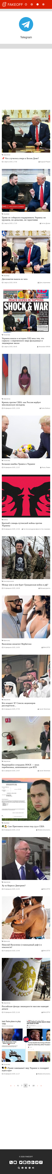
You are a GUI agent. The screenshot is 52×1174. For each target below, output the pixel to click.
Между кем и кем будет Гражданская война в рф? (25, 585)
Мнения (34, 4)
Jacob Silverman (44, 709)
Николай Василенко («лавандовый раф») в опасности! (22, 946)
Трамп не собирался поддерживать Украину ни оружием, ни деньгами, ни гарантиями (24, 218)
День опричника (44, 282)
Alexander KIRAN (44, 347)
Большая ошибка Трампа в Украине (18, 464)
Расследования (45, 4)
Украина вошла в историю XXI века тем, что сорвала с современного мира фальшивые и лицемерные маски (23, 340)
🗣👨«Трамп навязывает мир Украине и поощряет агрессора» (25, 1069)
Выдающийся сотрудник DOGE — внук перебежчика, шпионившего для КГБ (20, 766)
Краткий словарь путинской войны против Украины (22, 524)
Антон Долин (45, 223)
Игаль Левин (46, 467)
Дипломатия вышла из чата (14, 279)
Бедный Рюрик (45, 162)
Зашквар (6, 214)
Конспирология (8, 581)
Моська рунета (45, 588)
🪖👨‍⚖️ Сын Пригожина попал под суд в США (23, 826)
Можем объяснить (44, 830)
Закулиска (6, 155)
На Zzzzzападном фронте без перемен (36, 529)
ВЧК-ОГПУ (46, 647)
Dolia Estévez (45, 408)
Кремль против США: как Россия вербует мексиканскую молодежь (21, 403)
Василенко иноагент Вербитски (16, 644)
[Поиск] (19, 1167)
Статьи (40, 4)
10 (33, 1086)
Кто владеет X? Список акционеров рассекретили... (18, 704)
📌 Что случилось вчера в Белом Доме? (20, 158)
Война (5, 520)
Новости (28, 4)
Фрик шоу (6, 640)
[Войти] (33, 1167)
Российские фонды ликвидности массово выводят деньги (25, 1007)
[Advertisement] (26, 80)
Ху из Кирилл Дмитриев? (14, 885)
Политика (6, 335)
